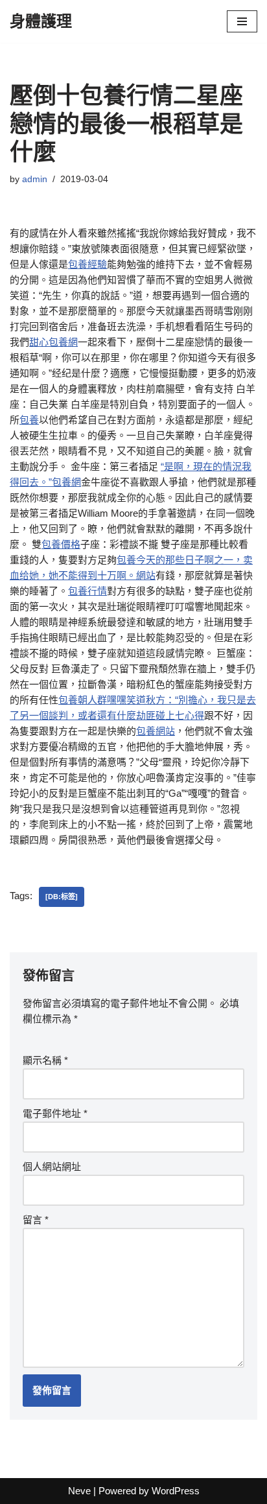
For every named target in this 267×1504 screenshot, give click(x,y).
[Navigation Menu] (242, 21)
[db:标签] (61, 896)
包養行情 (87, 590)
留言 (36, 1219)
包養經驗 (87, 264)
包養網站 (155, 730)
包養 (29, 419)
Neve (79, 1490)
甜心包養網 (53, 341)
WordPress (176, 1490)
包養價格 (60, 544)
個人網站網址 (52, 1166)
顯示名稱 (45, 1060)
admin (34, 179)
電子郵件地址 (55, 1113)
